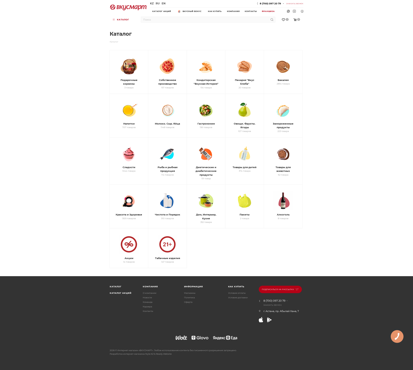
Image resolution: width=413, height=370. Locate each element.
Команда (147, 302)
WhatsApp (288, 11)
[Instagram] (294, 11)
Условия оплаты (237, 293)
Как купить (236, 286)
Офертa (188, 302)
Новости (147, 297)
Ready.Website (164, 354)
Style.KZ (149, 354)
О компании (149, 293)
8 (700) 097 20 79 (270, 3)
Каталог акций (120, 293)
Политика (189, 297)
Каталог (115, 286)
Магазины (189, 293)
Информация (193, 286)
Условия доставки (238, 297)
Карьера (147, 306)
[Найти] (271, 20)
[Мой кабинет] (302, 12)
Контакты (148, 311)
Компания (150, 286)
